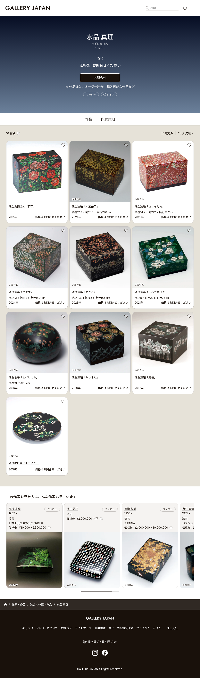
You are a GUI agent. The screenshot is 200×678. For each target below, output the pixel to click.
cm (115, 641)
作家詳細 (108, 119)
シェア (110, 94)
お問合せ (100, 78)
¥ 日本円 (105, 641)
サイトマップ (83, 628)
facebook (105, 653)
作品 (88, 119)
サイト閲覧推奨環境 (121, 628)
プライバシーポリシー (150, 628)
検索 (153, 8)
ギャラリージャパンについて (40, 628)
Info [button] (18, 133)
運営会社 (172, 628)
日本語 (92, 641)
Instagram (95, 653)
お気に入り (185, 9)
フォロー (91, 94)
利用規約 (100, 628)
